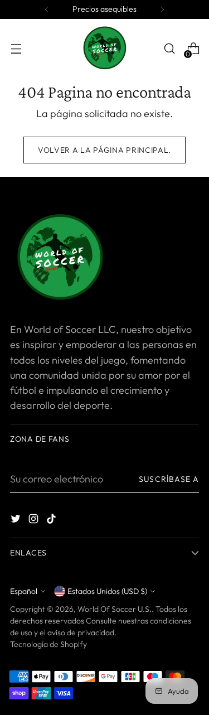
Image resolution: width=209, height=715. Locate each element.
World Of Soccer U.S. (114, 609)
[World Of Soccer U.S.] (105, 48)
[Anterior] (47, 9)
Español (23, 591)
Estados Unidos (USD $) (107, 591)
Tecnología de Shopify (48, 644)
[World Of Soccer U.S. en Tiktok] (52, 520)
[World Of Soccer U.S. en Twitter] (16, 520)
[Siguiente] (162, 9)
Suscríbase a (169, 479)
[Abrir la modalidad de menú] (15, 48)
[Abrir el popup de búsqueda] (169, 48)
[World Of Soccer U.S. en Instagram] (34, 520)
